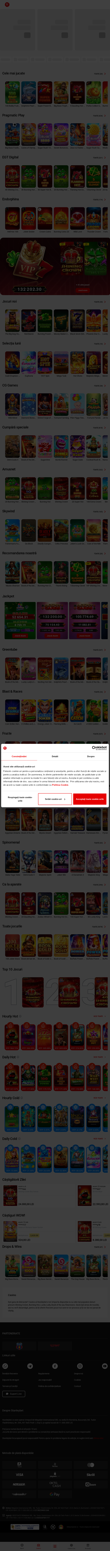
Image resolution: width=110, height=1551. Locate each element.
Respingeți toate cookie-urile (20, 799)
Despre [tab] (91, 756)
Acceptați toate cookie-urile (90, 799)
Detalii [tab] (55, 756)
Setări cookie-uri (53, 799)
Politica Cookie (60, 785)
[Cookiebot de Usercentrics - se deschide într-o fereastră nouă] (94, 748)
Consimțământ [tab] (19, 756)
